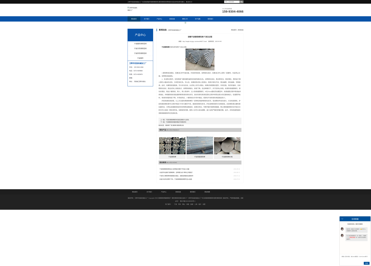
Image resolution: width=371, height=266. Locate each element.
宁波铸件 (140, 110)
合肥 (204, 256)
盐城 (191, 256)
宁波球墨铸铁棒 (199, 209)
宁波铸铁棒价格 (227, 209)
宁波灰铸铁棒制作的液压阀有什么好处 (177, 172)
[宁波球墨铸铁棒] (200, 199)
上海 (195, 256)
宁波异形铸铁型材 (140, 105)
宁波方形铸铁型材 (140, 101)
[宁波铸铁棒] (172, 199)
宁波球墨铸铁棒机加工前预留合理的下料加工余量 (174, 221)
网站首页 (234, 82)
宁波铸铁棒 (172, 209)
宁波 (175, 256)
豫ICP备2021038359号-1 (187, 253)
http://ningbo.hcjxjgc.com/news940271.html (195, 93)
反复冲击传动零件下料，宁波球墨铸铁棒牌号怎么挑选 (176, 231)
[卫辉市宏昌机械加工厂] (132, 10)
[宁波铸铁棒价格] (227, 199)
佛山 (183, 256)
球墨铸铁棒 (154, 2)
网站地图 (207, 244)
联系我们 (192, 244)
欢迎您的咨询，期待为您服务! (355, 224)
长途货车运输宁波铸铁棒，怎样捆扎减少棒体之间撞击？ (176, 225)
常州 (179, 256)
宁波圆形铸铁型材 (140, 96)
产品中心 (163, 244)
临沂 (200, 256)
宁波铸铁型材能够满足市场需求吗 (176, 174)
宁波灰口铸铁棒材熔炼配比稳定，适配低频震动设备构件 (176, 228)
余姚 (187, 256)
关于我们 (149, 244)
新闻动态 (240, 82)
